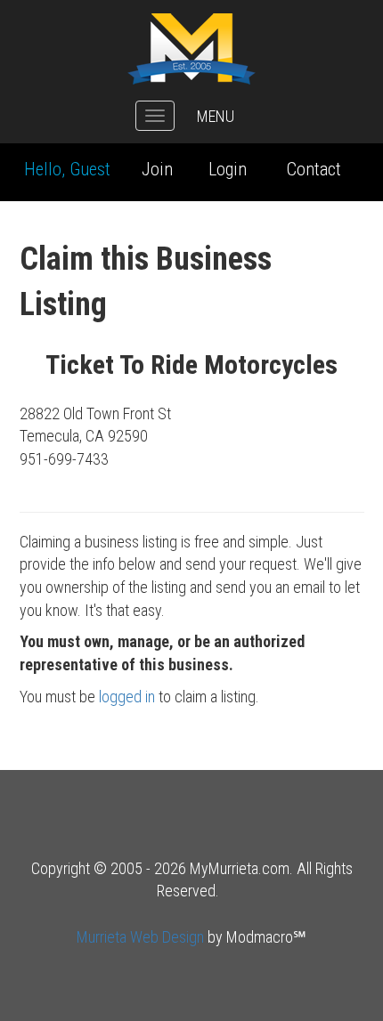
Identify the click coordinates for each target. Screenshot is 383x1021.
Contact (314, 169)
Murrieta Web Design (140, 937)
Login (227, 169)
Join (157, 169)
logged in (127, 696)
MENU (215, 116)
